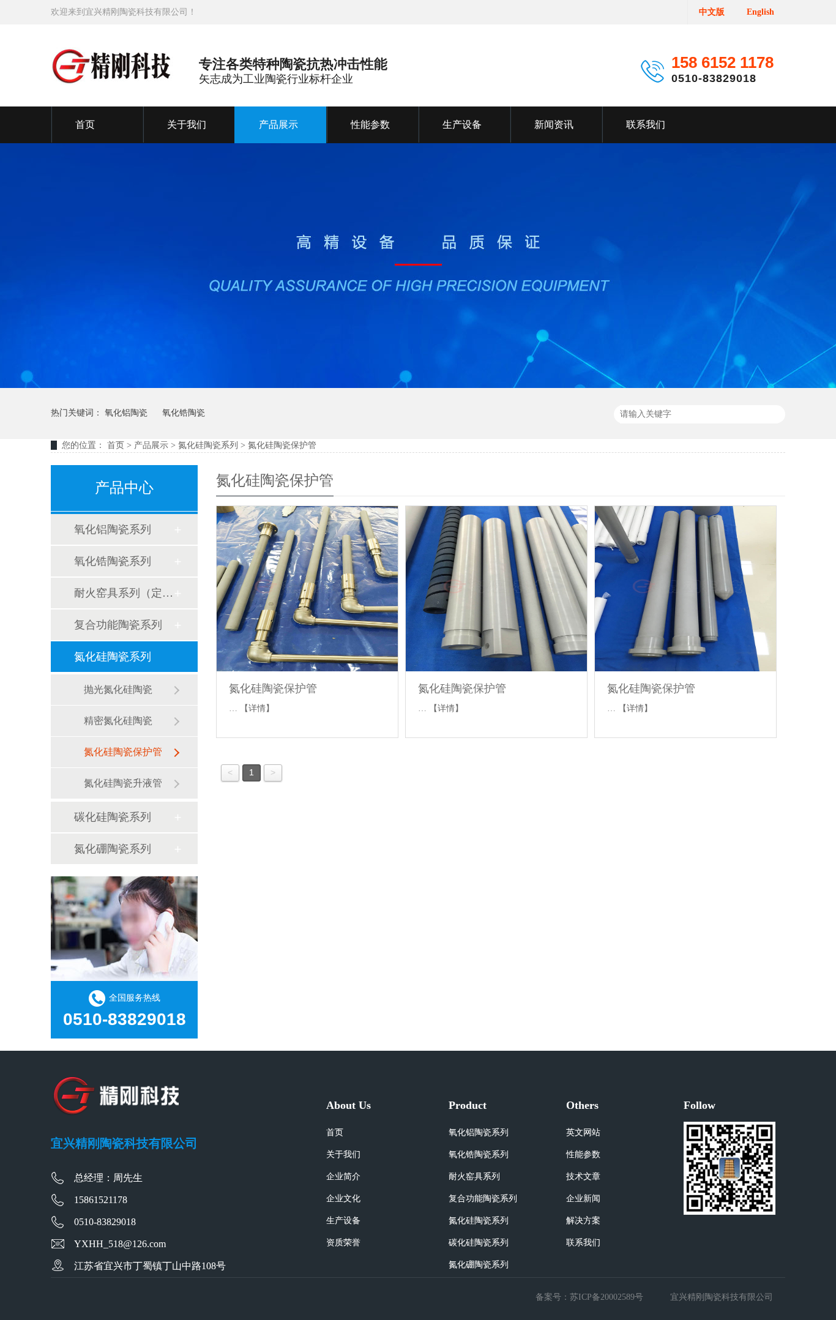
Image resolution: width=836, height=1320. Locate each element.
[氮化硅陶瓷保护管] (307, 588)
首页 (85, 124)
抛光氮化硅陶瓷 (118, 689)
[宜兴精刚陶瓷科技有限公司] (112, 66)
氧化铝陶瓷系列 (112, 529)
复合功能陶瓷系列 (118, 625)
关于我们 (186, 124)
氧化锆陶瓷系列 (112, 561)
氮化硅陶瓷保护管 (282, 445)
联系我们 (645, 124)
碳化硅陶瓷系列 (112, 817)
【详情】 (257, 708)
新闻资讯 (553, 124)
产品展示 (278, 124)
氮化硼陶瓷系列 (112, 849)
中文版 (712, 12)
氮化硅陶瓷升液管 (123, 783)
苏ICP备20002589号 (606, 1297)
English (760, 12)
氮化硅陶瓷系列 (208, 445)
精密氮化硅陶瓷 (118, 720)
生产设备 (462, 124)
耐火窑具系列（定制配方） (123, 593)
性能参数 (370, 124)
